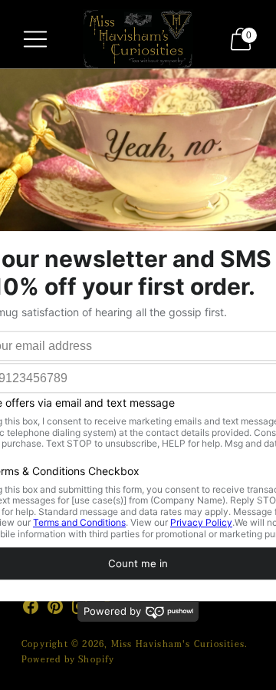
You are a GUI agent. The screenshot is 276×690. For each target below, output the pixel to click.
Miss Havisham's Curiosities (178, 644)
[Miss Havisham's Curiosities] (138, 38)
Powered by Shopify (68, 659)
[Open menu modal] (35, 39)
